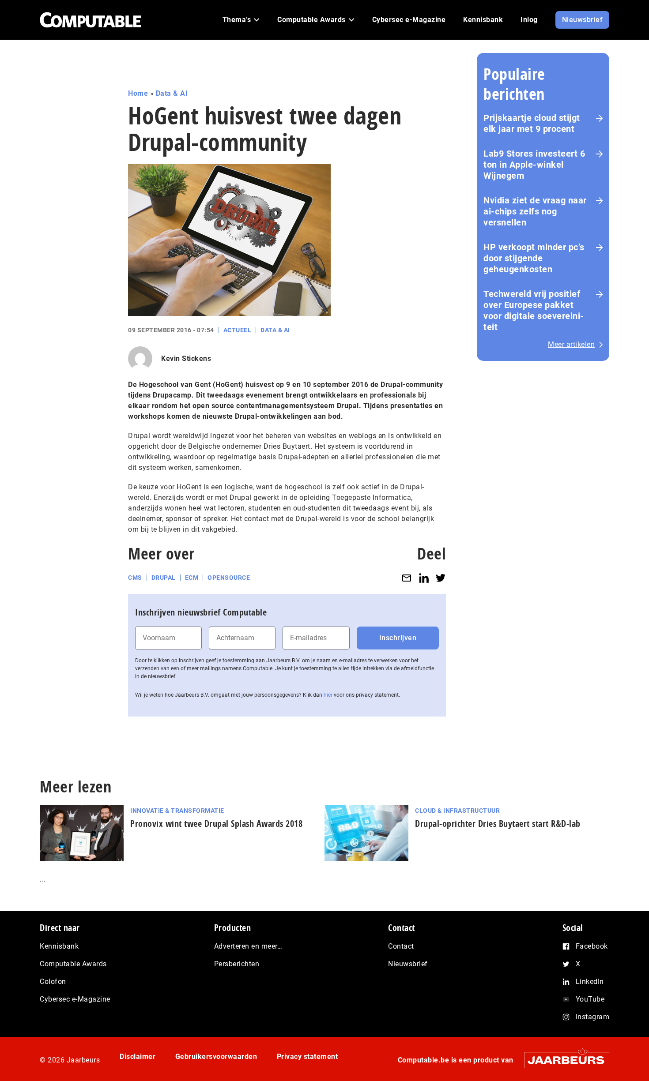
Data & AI (172, 93)
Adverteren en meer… (248, 946)
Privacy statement (307, 1056)
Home (138, 93)
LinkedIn (590, 981)
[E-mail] (406, 577)
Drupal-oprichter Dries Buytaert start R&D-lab (498, 824)
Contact (401, 946)
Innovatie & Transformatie (177, 810)
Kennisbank (59, 946)
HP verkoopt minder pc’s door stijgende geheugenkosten (534, 258)
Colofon (53, 981)
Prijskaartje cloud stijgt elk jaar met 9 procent (531, 123)
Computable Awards (73, 964)
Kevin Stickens (186, 358)
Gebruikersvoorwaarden (216, 1056)
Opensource (229, 577)
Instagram (593, 1017)
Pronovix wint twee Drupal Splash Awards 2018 (216, 824)
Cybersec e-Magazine (75, 999)
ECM (192, 577)
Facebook (592, 946)
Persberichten (237, 964)
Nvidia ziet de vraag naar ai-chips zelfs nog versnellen (535, 211)
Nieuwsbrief (408, 964)
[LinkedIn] (424, 577)
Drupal (163, 577)
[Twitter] (440, 577)
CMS (135, 577)
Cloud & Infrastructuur (457, 810)
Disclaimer (137, 1056)
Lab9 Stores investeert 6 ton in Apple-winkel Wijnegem (534, 164)
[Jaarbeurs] (562, 1060)
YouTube (590, 999)
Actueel (237, 330)
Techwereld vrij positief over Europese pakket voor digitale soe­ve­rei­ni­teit (533, 310)
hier (328, 695)
